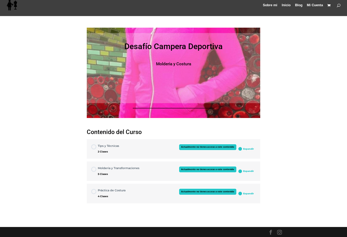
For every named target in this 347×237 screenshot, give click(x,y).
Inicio (286, 5)
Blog (298, 5)
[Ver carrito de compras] (330, 5)
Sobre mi (270, 5)
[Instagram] (279, 232)
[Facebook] (270, 232)
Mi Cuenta (315, 5)
